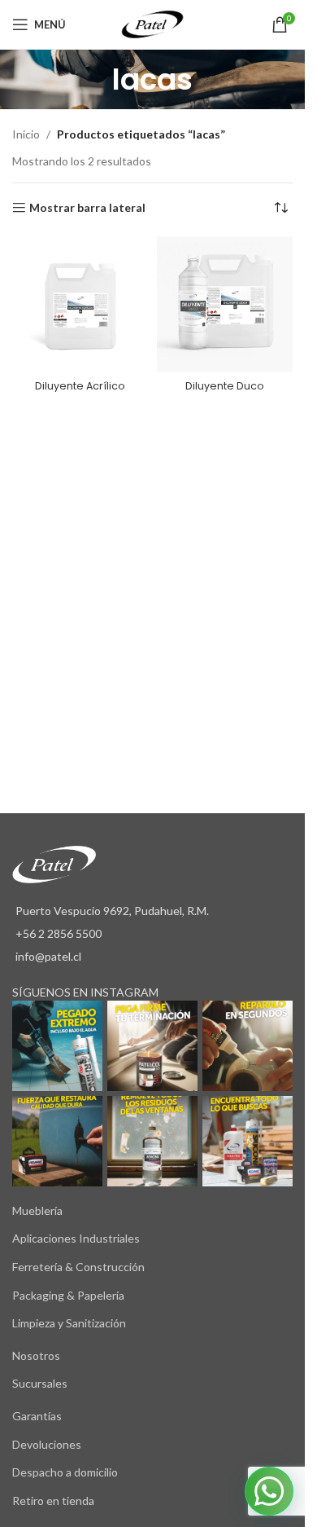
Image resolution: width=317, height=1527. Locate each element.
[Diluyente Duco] (225, 304)
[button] (269, 1491)
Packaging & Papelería (68, 1295)
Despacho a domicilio (65, 1472)
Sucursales (39, 1383)
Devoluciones (46, 1444)
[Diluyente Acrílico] (80, 304)
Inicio (26, 134)
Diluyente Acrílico (80, 386)
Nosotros (36, 1355)
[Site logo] (152, 23)
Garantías (37, 1416)
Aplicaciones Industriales (76, 1238)
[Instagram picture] (57, 1046)
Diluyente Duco (224, 386)
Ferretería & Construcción (78, 1267)
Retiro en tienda (53, 1500)
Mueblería (37, 1210)
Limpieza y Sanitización (69, 1323)
